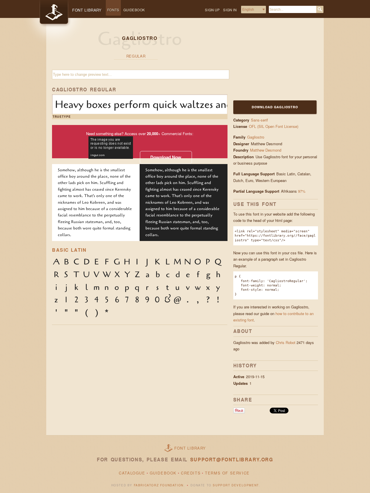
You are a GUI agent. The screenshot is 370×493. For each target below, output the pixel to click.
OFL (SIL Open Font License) (273, 126)
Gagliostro (255, 137)
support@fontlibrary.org (231, 459)
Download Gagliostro (275, 107)
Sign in (229, 10)
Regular (136, 56)
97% (302, 191)
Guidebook (134, 10)
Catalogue (132, 473)
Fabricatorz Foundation (159, 485)
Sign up (212, 10)
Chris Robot (285, 342)
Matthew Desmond (266, 150)
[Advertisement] (269, 63)
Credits (191, 473)
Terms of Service (227, 473)
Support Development (235, 485)
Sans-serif (259, 120)
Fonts (113, 10)
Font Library (190, 448)
